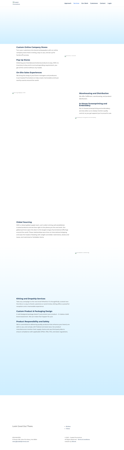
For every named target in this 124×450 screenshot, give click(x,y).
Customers (94, 3)
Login (110, 3)
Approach (67, 3)
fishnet (74, 441)
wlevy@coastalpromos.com (20, 441)
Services (76, 3)
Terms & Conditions (84, 439)
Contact (102, 3)
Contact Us (19, 409)
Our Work (84, 3)
